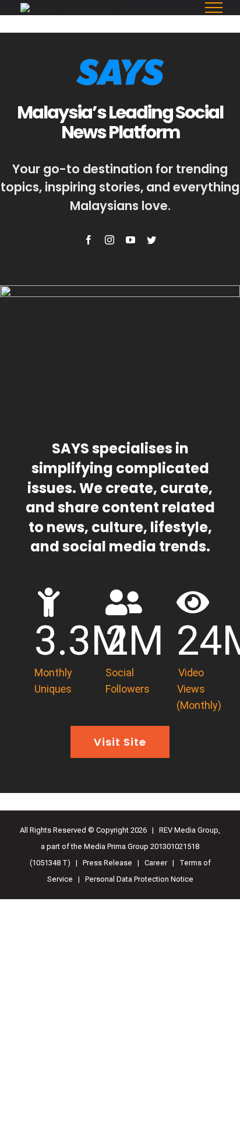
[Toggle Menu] (214, 7)
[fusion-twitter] (151, 239)
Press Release (107, 862)
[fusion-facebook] (88, 239)
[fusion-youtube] (130, 239)
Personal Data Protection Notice (139, 879)
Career (155, 862)
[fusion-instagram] (109, 239)
